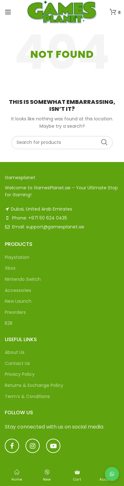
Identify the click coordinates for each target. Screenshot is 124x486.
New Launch (18, 301)
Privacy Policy (20, 374)
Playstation (17, 257)
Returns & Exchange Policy (34, 385)
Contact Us (17, 363)
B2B (8, 323)
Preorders (15, 312)
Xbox (10, 268)
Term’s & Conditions (27, 396)
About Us (14, 352)
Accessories (18, 290)
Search (104, 142)
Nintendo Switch (23, 279)
